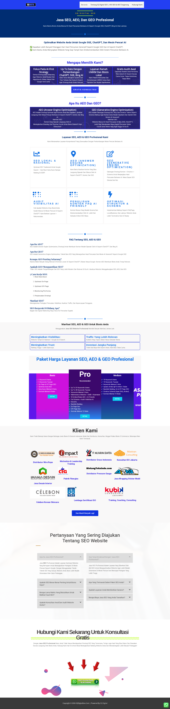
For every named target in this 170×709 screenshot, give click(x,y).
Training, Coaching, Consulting (122, 500)
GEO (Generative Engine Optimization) (120, 164)
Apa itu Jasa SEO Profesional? (52, 557)
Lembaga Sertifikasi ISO (85, 500)
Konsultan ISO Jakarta (127, 460)
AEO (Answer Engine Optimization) (83, 163)
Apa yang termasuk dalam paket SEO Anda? (106, 582)
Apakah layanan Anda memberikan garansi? (106, 590)
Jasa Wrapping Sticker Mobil (127, 479)
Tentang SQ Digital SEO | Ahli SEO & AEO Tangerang (110, 5)
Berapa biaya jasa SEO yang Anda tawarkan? (107, 597)
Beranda (84, 5)
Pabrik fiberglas (71, 479)
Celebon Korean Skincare (47, 502)
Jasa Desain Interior (43, 483)
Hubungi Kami (137, 5)
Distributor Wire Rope (43, 462)
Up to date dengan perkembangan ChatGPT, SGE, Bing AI (71, 72)
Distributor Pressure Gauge (99, 473)
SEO (45, 563)
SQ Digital (103, 703)
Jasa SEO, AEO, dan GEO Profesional (85, 20)
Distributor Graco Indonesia (99, 460)
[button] (60, 556)
